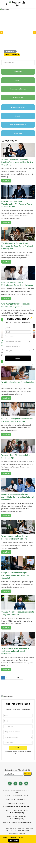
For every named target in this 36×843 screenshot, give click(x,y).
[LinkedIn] (26, 783)
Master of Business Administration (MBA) (18, 822)
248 (17, 678)
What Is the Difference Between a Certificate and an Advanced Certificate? (15, 651)
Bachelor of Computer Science (17, 796)
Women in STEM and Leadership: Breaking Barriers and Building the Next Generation (17, 162)
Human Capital (18, 98)
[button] (34, 32)
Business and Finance (18, 89)
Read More (6, 181)
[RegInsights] (17, 4)
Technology (18, 133)
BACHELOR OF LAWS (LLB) (16, 803)
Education (18, 116)
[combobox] (6, 726)
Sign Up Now (13, 840)
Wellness (18, 80)
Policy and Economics (18, 125)
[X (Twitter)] (15, 783)
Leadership (18, 72)
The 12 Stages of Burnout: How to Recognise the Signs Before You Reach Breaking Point (17, 246)
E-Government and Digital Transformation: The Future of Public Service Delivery (16, 204)
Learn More (10, 51)
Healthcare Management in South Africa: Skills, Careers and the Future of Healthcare (17, 497)
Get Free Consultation (12, 55)
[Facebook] (10, 783)
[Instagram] (20, 783)
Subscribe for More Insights (17, 770)
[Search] (30, 62)
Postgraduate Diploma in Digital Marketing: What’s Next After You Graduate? (15, 575)
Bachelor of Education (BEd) (16, 799)
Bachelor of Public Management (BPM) (17, 807)
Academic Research (18, 107)
